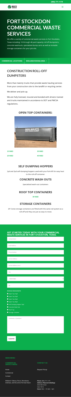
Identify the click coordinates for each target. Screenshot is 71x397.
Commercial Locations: (12, 61)
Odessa (14, 381)
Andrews (8, 383)
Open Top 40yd (13, 302)
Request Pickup (42, 370)
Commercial (9, 373)
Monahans (25, 381)
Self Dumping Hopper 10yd (16, 304)
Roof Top (11, 310)
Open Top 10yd (13, 294)
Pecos (19, 381)
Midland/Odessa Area (35, 61)
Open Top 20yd (13, 296)
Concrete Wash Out (14, 307)
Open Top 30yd (13, 299)
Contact (7, 376)
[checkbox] (7, 293)
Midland (8, 381)
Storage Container (14, 312)
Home (7, 370)
